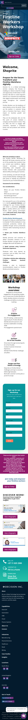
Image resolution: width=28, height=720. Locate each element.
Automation (5, 613)
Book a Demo (8, 701)
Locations (5, 662)
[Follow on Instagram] (7, 669)
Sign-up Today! (9, 487)
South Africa (5, 666)
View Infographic (10, 517)
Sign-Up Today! (14, 56)
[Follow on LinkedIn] (4, 669)
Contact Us (7, 698)
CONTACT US (12, 567)
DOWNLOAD (12, 573)
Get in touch (10, 8)
